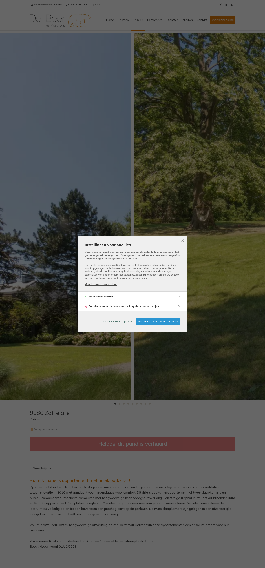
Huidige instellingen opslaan (116, 321)
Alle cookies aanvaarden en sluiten (158, 321)
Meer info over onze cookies (101, 284)
